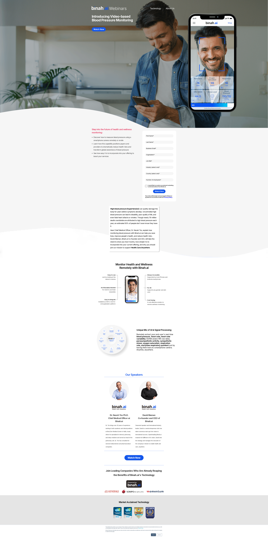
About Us (170, 8)
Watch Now (99, 29)
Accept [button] (153, 534)
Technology (155, 8)
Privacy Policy (140, 528)
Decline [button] (159, 534)
